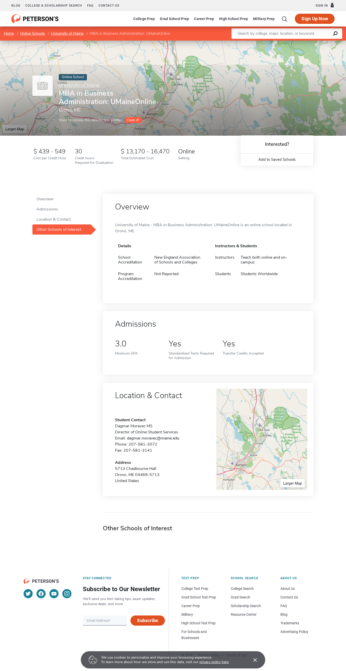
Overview (44, 199)
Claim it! (133, 120)
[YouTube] (54, 593)
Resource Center (244, 614)
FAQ (90, 5)
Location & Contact (53, 219)
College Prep (144, 19)
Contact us (109, 5)
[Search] (285, 18)
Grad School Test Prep (198, 597)
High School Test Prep (198, 623)
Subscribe (147, 620)
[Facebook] (41, 593)
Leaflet (286, 43)
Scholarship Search (246, 606)
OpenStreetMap (311, 43)
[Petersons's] (35, 18)
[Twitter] (28, 593)
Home (9, 33)
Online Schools (32, 33)
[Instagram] (66, 593)
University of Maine (67, 33)
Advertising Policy (294, 632)
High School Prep (233, 19)
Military (187, 614)
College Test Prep (194, 589)
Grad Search (240, 597)
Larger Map (14, 128)
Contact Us (289, 597)
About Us (287, 589)
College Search (242, 589)
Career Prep (204, 19)
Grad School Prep (174, 19)
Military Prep (264, 19)
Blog (15, 5)
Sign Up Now (314, 18)
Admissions (47, 209)
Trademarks (289, 623)
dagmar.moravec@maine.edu (153, 438)
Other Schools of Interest (58, 229)
